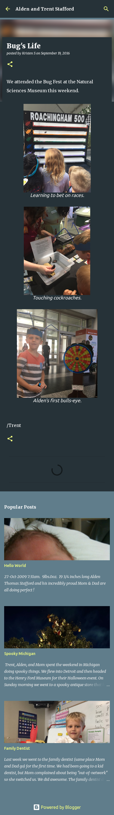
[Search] (106, 9)
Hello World (15, 565)
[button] (10, 64)
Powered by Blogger (60, 807)
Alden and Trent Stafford (44, 9)
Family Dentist (17, 748)
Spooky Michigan (19, 653)
